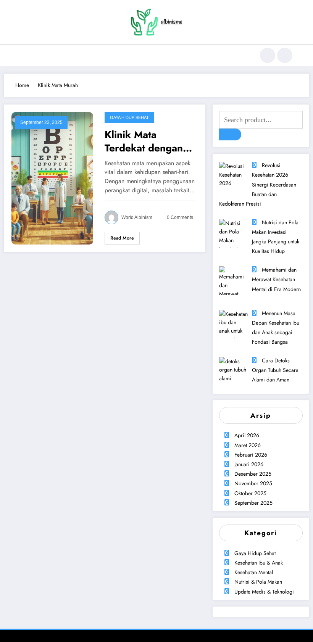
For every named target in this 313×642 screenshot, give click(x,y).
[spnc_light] (284, 55)
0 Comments (180, 217)
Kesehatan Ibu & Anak (258, 562)
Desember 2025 (252, 474)
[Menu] (25, 55)
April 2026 (246, 435)
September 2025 (253, 503)
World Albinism (136, 217)
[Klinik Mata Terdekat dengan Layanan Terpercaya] (52, 178)
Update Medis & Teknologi (264, 591)
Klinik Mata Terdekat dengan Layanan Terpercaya (144, 141)
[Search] (267, 55)
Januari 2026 (248, 464)
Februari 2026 (250, 455)
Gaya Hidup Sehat (129, 117)
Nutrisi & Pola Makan (258, 582)
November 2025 (253, 483)
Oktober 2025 (250, 493)
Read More (122, 238)
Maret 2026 (247, 445)
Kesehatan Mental (253, 572)
